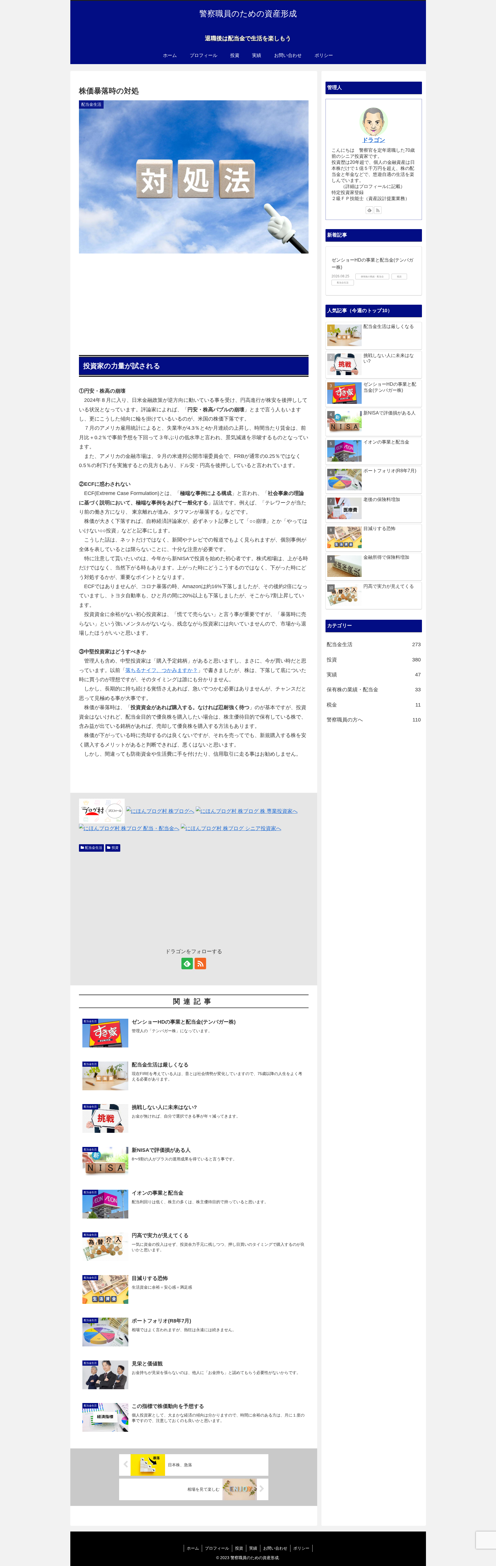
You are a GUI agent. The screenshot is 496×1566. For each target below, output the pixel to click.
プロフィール (217, 1548)
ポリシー (301, 1548)
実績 (253, 1548)
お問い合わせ (275, 1548)
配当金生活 (93, 848)
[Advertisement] (194, 302)
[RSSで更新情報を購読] (200, 963)
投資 (115, 848)
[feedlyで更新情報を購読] (187, 963)
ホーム (193, 1548)
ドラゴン (373, 140)
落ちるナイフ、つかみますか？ (161, 670)
